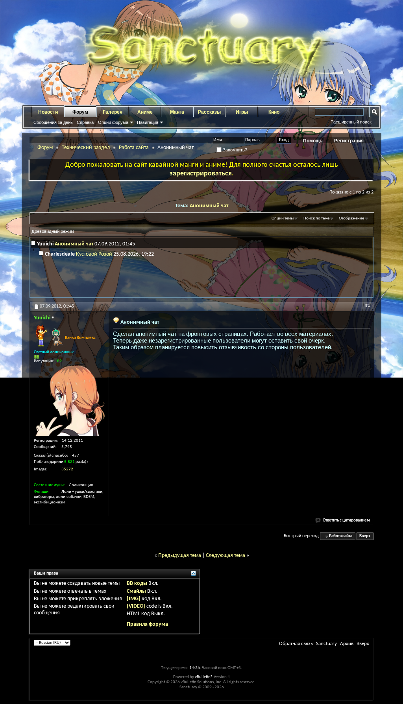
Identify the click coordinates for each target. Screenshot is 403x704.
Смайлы (136, 591)
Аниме (145, 112)
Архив (346, 643)
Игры (242, 112)
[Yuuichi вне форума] (69, 400)
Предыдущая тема (179, 555)
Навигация (147, 122)
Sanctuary (326, 643)
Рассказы (209, 112)
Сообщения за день (53, 122)
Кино (273, 112)
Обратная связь (296, 643)
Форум (80, 112)
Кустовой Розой (94, 254)
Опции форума (113, 122)
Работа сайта (134, 148)
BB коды (137, 583)
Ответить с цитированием (346, 520)
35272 (67, 469)
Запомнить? (234, 149)
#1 (367, 305)
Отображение (351, 218)
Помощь (312, 141)
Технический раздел (86, 148)
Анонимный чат (209, 206)
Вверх (364, 536)
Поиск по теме (316, 218)
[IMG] (133, 599)
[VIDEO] (136, 606)
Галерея (112, 112)
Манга (177, 112)
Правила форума (147, 624)
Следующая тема (225, 555)
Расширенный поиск (351, 122)
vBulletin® (204, 677)
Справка (85, 122)
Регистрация (349, 141)
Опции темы (283, 218)
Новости (48, 112)
